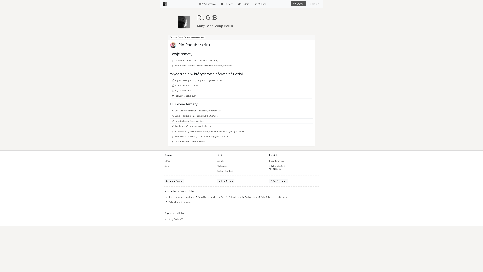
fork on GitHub (225, 181)
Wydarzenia (209, 4)
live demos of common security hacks (193, 126)
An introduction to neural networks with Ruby (196, 60)
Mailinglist (222, 166)
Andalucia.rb (251, 197)
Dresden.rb (284, 197)
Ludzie (245, 4)
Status (168, 166)
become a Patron (174, 181)
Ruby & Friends (268, 197)
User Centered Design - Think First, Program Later (198, 110)
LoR (225, 197)
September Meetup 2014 (186, 85)
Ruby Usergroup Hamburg (181, 197)
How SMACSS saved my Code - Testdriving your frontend (202, 136)
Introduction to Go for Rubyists (190, 141)
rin (182, 38)
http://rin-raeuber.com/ (195, 38)
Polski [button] (313, 4)
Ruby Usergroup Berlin (209, 197)
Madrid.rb (236, 197)
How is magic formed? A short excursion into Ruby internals (203, 65)
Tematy (228, 4)
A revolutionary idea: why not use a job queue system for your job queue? (210, 131)
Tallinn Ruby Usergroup (180, 202)
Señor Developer (279, 181)
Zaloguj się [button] (298, 3)
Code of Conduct (225, 171)
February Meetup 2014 (185, 95)
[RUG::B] (184, 21)
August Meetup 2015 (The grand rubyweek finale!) (198, 80)
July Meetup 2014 (183, 90)
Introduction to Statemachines (189, 121)
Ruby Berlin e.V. (276, 161)
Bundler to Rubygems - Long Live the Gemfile (196, 115)
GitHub (220, 161)
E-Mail (167, 161)
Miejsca (261, 4)
